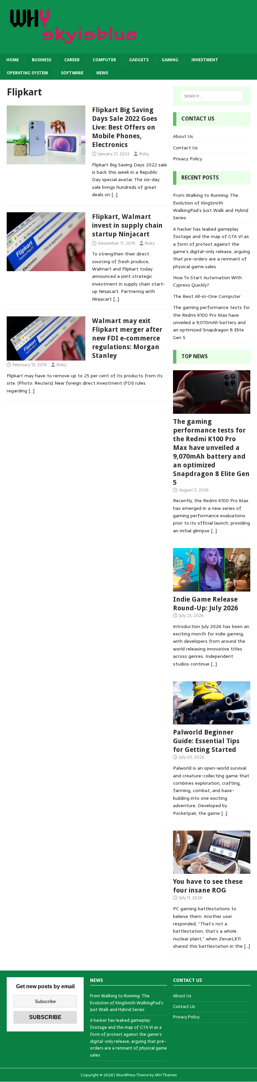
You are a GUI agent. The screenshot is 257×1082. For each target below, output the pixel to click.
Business (41, 60)
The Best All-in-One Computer (207, 296)
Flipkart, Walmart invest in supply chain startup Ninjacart (127, 225)
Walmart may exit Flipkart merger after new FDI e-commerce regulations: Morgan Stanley (127, 338)
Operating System (27, 73)
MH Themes (166, 1075)
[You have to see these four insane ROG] (211, 870)
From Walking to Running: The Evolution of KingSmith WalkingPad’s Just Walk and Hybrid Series (210, 206)
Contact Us (185, 147)
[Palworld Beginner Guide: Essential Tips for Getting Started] (211, 720)
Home (12, 60)
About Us (183, 136)
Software (72, 73)
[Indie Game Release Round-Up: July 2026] (211, 587)
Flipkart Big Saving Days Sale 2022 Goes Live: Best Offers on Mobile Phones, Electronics (124, 127)
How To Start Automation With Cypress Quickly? (207, 281)
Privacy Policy (187, 158)
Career (72, 60)
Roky (144, 153)
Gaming (170, 60)
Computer (104, 60)
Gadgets (139, 60)
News (102, 73)
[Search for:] (211, 96)
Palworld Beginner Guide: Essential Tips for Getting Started (206, 741)
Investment (204, 60)
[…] (114, 194)
